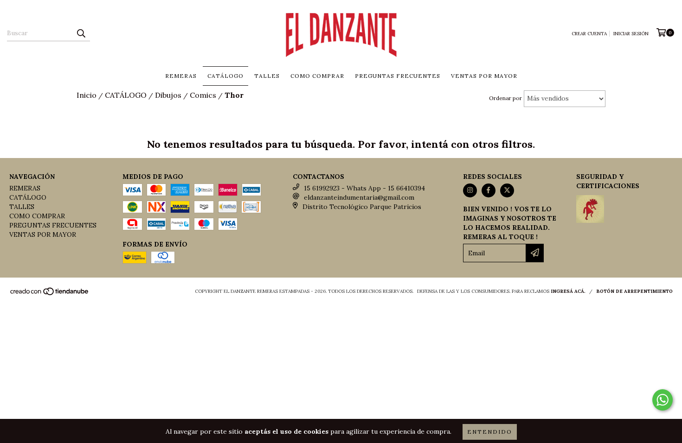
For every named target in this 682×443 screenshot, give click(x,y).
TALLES (267, 75)
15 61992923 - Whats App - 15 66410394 (364, 188)
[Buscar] (80, 33)
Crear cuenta (589, 34)
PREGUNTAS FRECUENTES (397, 75)
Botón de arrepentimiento (634, 291)
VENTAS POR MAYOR (484, 75)
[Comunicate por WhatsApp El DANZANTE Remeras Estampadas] (662, 400)
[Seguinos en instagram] (470, 190)
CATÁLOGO (225, 75)
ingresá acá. (568, 291)
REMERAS (181, 75)
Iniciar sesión (631, 34)
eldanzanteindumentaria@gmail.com (359, 197)
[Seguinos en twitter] (507, 190)
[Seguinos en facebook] (488, 190)
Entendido (489, 431)
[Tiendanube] (49, 294)
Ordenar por (505, 98)
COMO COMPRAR (317, 75)
